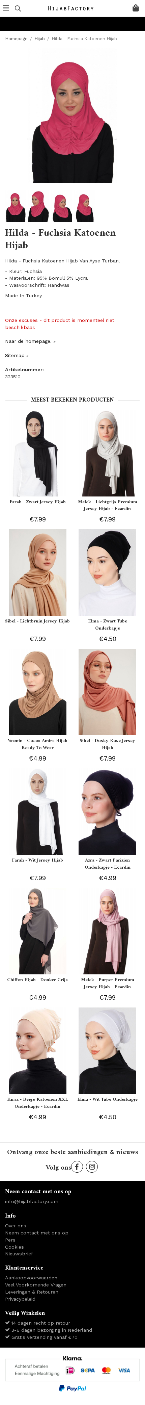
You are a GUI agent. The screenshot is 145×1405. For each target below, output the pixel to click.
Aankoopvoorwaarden (31, 1277)
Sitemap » (17, 355)
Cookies (14, 1247)
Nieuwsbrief (19, 1253)
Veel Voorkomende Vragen (35, 1284)
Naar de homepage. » (30, 341)
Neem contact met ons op (36, 1232)
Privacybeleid (20, 1299)
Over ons (15, 1225)
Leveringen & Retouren (31, 1292)
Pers (10, 1240)
